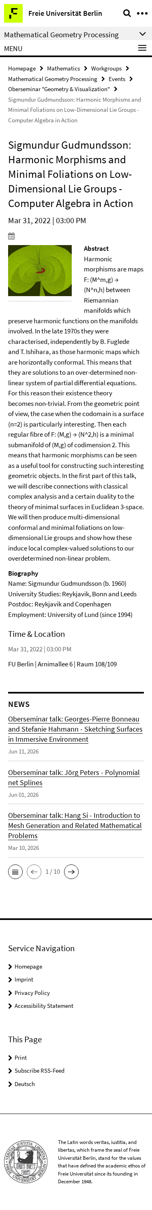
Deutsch (25, 1084)
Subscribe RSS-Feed (39, 1070)
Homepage (22, 68)
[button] (15, 872)
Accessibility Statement (44, 1005)
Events (117, 79)
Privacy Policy (32, 993)
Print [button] (21, 1057)
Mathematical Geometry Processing (52, 79)
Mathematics (63, 68)
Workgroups (106, 68)
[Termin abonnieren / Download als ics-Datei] (76, 235)
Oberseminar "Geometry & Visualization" (59, 89)
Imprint (24, 979)
